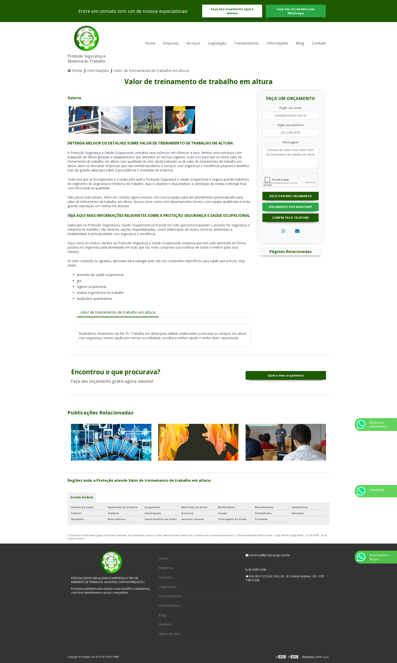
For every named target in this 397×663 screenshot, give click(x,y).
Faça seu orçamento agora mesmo (232, 11)
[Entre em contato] (297, 231)
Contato (319, 43)
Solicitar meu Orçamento (290, 196)
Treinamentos (246, 43)
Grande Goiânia (81, 497)
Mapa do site (169, 634)
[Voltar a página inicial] (86, 40)
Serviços (193, 43)
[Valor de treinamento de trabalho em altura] (84, 119)
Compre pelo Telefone (290, 218)
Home (150, 43)
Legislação (217, 43)
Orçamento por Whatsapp (290, 207)
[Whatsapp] (283, 231)
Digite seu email (290, 108)
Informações (277, 43)
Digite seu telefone (290, 125)
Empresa (170, 43)
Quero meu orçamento (286, 375)
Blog (300, 43)
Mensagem (290, 142)
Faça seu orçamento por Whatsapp (295, 11)
